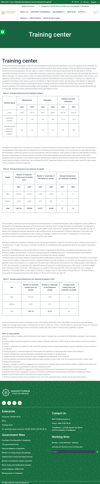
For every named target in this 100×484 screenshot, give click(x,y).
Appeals (23, 18)
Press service (35, 18)
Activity (81, 12)
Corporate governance (40, 12)
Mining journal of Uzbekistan (12, 473)
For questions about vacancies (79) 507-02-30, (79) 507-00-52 (24, 429)
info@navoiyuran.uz (28, 6)
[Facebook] (4, 403)
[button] (2, 32)
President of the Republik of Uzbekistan (16, 440)
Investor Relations (51, 18)
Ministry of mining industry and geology (16, 453)
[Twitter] (9, 403)
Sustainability (58, 12)
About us (24, 12)
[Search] (97, 451)
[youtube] (14, 403)
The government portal (10, 444)
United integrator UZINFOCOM (13, 469)
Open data (71, 12)
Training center (7, 425)
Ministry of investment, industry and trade (17, 461)
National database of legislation (13, 448)
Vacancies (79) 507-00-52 (11, 417)
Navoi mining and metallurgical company (16, 465)
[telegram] (20, 403)
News (4, 421)
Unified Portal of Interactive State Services (17, 457)
